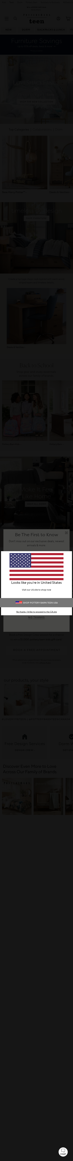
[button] (63, 1152)
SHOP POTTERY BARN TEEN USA (40, 602)
